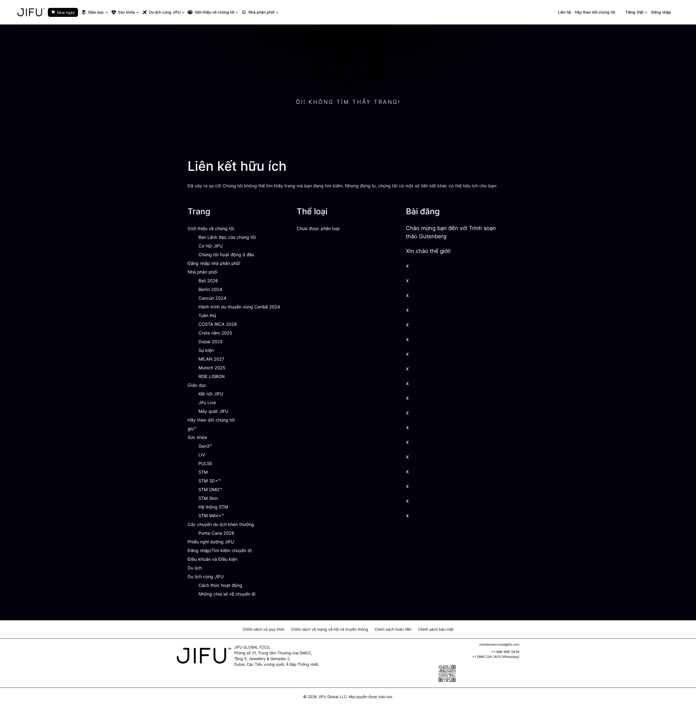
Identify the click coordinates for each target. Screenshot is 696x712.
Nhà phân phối (202, 272)
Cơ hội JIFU (210, 246)
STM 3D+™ (209, 481)
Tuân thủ (207, 315)
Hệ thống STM (213, 507)
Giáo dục (197, 385)
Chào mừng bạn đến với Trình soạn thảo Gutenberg (451, 232)
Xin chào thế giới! (428, 251)
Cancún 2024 (212, 298)
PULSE (205, 463)
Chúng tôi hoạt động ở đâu (226, 254)
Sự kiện (206, 350)
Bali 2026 (208, 280)
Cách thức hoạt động (220, 585)
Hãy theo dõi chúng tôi (211, 420)
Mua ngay (66, 12)
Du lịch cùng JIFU (206, 576)
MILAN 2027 (211, 359)
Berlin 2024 (210, 289)
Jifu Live (207, 402)
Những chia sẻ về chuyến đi (227, 594)
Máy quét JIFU (213, 411)
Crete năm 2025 (215, 333)
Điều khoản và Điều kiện (212, 559)
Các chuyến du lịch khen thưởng (221, 524)
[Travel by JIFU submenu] (183, 12)
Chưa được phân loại (318, 228)
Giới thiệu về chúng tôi (211, 228)
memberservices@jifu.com (499, 644)
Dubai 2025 (210, 341)
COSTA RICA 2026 (217, 324)
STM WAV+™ (211, 515)
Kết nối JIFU (210, 394)
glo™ (192, 428)
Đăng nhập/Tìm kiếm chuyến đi (220, 550)
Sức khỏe (197, 437)
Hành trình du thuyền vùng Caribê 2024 (239, 306)
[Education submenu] (106, 12)
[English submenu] (646, 12)
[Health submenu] (137, 12)
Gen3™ (205, 446)
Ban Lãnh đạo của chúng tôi (227, 237)
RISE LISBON (211, 376)
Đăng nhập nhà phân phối (214, 263)
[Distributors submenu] (277, 12)
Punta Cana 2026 (216, 533)
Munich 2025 (211, 367)
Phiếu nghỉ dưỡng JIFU (211, 541)
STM (203, 472)
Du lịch (195, 568)
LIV (201, 454)
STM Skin (208, 498)
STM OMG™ (210, 489)
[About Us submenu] (236, 12)
